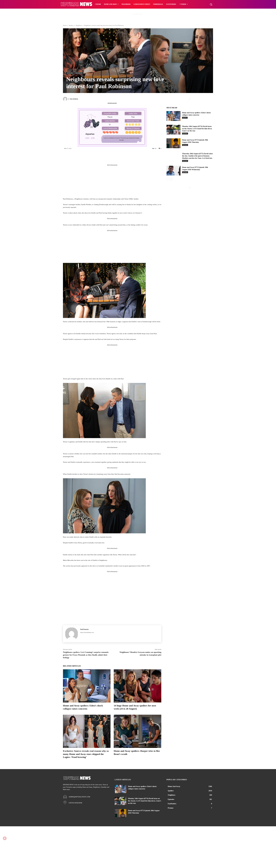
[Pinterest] (120, 155)
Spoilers (71, 25)
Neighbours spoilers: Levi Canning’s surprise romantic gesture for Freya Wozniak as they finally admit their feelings (86, 655)
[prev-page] (167, 179)
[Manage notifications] (4, 838)
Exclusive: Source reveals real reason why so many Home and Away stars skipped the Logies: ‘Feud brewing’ (86, 754)
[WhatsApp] (127, 155)
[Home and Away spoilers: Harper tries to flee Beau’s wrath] (137, 731)
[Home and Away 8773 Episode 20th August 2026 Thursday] (173, 143)
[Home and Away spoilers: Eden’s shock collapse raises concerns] (87, 686)
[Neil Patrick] (65, 99)
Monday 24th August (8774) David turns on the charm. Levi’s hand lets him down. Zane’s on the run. (197, 128)
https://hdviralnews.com (87, 632)
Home (65, 25)
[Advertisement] (112, 181)
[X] (114, 155)
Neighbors (79, 25)
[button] (211, 4)
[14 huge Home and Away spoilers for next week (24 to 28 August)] (137, 686)
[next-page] (171, 179)
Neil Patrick (74, 99)
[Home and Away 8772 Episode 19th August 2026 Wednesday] (173, 171)
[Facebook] (107, 155)
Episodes (185, 133)
